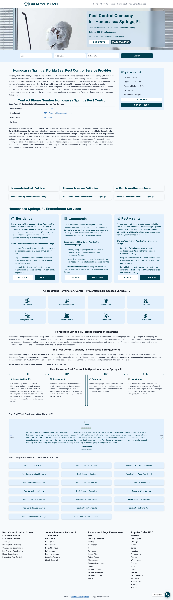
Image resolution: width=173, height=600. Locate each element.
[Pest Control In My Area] (58, 4)
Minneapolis (136, 582)
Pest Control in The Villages (34, 499)
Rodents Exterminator (97, 563)
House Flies (93, 554)
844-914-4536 (49, 109)
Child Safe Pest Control (11, 545)
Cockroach (92, 545)
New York (135, 536)
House (112, 4)
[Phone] (167, 595)
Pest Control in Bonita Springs (34, 516)
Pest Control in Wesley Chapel (86, 516)
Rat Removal (50, 551)
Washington (136, 560)
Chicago (134, 542)
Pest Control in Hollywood (86, 499)
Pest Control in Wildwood (34, 465)
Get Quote (99, 42)
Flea (90, 548)
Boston (134, 563)
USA (109, 28)
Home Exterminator (10, 554)
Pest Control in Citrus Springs (139, 491)
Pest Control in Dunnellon (86, 491)
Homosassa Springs (128, 28)
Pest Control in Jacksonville (34, 508)
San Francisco (137, 575)
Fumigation (92, 551)
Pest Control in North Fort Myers (139, 465)
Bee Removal (50, 542)
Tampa (134, 588)
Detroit (133, 569)
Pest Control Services (11, 539)
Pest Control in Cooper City (34, 482)
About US (104, 4)
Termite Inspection (95, 572)
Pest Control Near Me (11, 536)
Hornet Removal (51, 548)
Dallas (133, 548)
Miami (133, 545)
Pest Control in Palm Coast (139, 482)
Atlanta (134, 557)
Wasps (91, 578)
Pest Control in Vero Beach (86, 482)
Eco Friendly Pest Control (12, 551)
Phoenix (134, 566)
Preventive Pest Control (12, 557)
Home (95, 4)
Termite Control (94, 569)
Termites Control (95, 575)
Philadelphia (136, 554)
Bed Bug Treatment (96, 539)
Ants (90, 536)
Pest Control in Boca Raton (86, 465)
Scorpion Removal (52, 557)
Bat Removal (50, 539)
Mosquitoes (93, 560)
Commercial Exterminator (12, 548)
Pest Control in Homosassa (139, 499)
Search (137, 56)
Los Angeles (136, 539)
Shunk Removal (51, 560)
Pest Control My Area (80, 597)
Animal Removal (51, 536)
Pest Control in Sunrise (86, 474)
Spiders (91, 566)
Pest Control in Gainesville (86, 508)
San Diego (135, 578)
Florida (115, 28)
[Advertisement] (62, 164)
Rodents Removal (52, 554)
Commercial (122, 4)
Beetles (91, 542)
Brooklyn (134, 585)
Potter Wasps (93, 557)
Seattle (134, 572)
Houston (134, 551)
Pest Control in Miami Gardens (34, 474)
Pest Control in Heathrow (34, 491)
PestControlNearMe (97, 28)
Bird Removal (50, 545)
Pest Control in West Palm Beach (139, 474)
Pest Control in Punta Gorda (139, 508)
